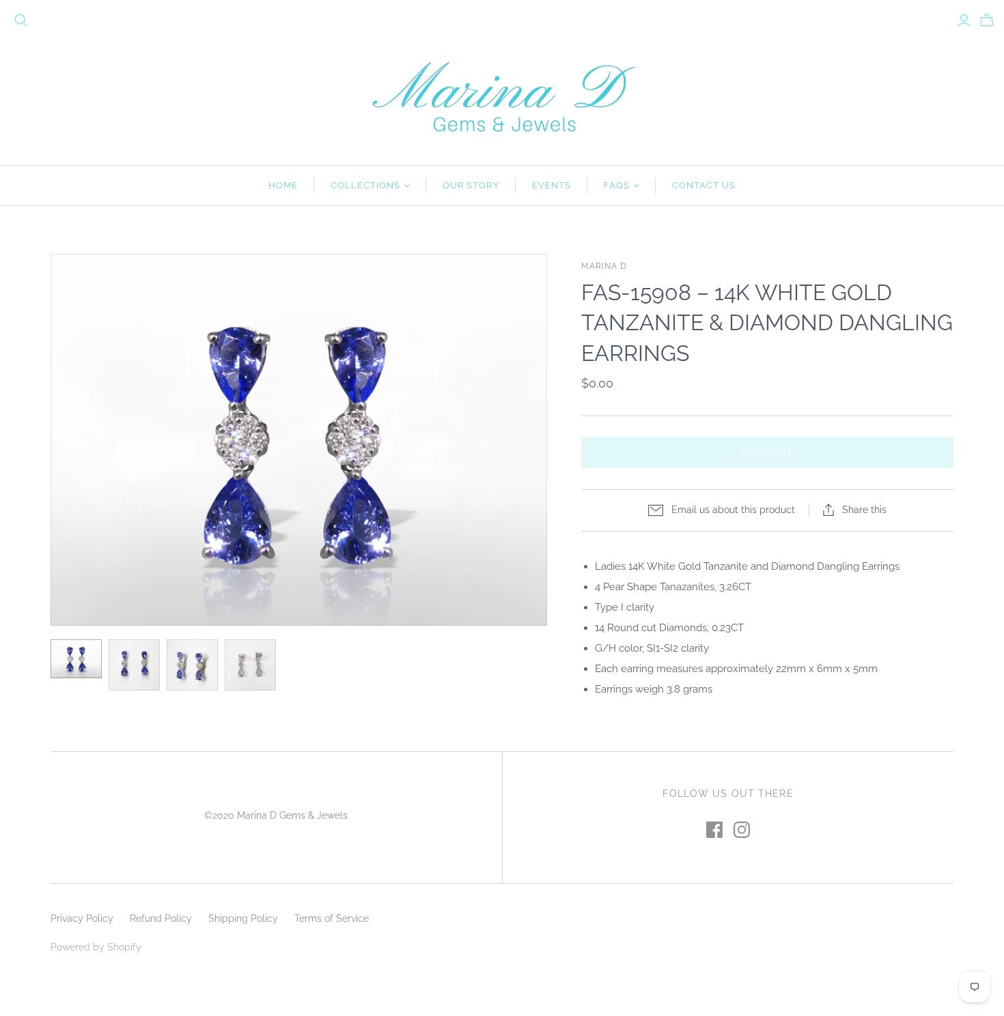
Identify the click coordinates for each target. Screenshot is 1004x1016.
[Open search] (21, 20)
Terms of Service (331, 918)
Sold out (767, 453)
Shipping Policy (243, 918)
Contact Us (704, 185)
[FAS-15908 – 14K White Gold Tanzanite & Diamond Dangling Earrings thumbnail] (76, 658)
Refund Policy (161, 918)
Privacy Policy (82, 918)
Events (551, 185)
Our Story (471, 185)
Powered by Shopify (96, 947)
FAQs (617, 185)
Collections (365, 185)
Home (283, 185)
